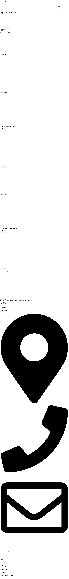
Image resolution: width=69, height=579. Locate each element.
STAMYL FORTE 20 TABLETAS (7, 89)
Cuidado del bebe (37, 6)
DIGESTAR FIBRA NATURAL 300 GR (8, 191)
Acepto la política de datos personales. (7, 575)
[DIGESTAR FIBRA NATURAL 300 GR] (11, 178)
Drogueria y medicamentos (51, 6)
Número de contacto (3, 563)
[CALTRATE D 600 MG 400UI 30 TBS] (16, 108)
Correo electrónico (3, 566)
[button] (4, 92)
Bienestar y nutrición (30, 6)
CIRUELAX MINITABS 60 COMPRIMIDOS (9, 228)
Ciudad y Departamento (3, 569)
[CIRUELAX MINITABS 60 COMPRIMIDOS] (16, 210)
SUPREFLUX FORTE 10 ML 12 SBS (8, 163)
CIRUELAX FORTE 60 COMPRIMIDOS (8, 265)
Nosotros (58, 6)
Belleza (25, 6)
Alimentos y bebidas (20, 6)
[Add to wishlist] (2, 87)
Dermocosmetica (43, 6)
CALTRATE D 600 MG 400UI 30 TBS (8, 126)
